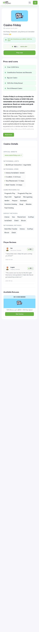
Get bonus (19, 314)
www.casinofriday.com (13, 155)
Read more (8, 134)
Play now (19, 53)
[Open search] (29, 2)
